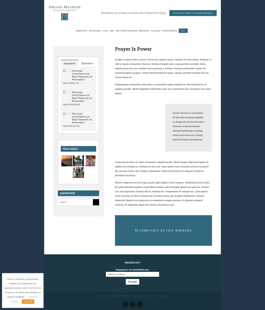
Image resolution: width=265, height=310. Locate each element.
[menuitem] (81, 30)
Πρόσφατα (87, 63)
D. (167, 295)
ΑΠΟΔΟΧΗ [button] (28, 301)
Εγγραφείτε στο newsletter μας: (132, 269)
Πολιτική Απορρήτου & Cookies (144, 295)
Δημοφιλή (69, 63)
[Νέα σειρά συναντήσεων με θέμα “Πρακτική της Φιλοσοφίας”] (66, 71)
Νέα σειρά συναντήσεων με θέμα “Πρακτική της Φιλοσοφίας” (82, 75)
